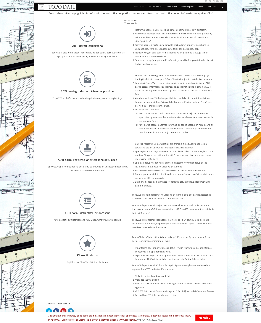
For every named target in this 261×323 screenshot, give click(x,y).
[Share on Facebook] (56, 311)
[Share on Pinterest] (63, 311)
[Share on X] (49, 311)
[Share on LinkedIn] (71, 311)
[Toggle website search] (221, 7)
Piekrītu (204, 317)
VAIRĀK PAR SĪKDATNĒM (150, 319)
